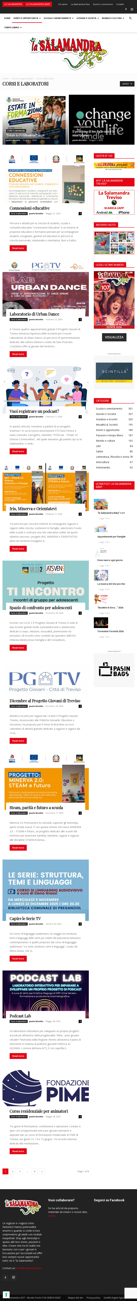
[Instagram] (132, 9)
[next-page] (42, 1171)
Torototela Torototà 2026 (110, 631)
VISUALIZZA (114, 337)
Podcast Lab (20, 1015)
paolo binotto (13, 140)
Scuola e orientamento (57, 18)
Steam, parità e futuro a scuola (36, 807)
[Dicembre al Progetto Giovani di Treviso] (45, 681)
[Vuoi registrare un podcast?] (45, 390)
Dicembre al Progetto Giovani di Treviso (45, 700)
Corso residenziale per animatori (39, 1111)
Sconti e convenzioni (103, 4)
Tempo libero (11, 27)
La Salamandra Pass (80, 4)
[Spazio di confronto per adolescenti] (45, 585)
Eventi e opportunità (26, 18)
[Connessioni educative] (45, 181)
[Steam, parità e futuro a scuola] (45, 781)
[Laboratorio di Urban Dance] (45, 288)
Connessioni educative (30, 208)
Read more (18, 248)
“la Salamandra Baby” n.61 (111, 513)
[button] (130, 18)
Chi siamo (63, 4)
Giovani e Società (86, 18)
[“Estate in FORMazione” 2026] (35, 123)
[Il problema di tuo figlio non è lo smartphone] (102, 123)
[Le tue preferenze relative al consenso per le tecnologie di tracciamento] (6, 1294)
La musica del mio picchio (111, 584)
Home (7, 18)
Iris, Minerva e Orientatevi (33, 508)
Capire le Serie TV (25, 918)
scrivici (52, 1215)
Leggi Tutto (104, 518)
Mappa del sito (75, 1297)
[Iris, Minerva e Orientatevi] (45, 487)
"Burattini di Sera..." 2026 (110, 607)
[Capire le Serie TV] (45, 890)
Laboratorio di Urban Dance (34, 314)
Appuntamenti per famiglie (111, 536)
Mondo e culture (112, 18)
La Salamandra (13, 4)
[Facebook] (126, 9)
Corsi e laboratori (16, 131)
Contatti (120, 4)
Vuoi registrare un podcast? (34, 411)
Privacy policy (93, 1297)
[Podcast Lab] (45, 994)
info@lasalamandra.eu (29, 1268)
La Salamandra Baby (38, 4)
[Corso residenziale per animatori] (45, 1091)
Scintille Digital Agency (115, 1297)
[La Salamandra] (68, 53)
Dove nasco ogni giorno (110, 560)
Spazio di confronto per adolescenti (41, 607)
